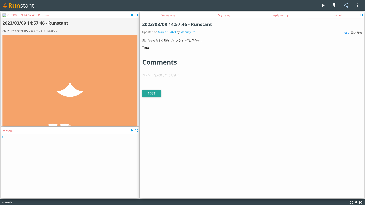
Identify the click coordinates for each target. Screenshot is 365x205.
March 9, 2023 (167, 32)
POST (151, 93)
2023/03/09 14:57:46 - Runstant (177, 24)
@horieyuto (187, 32)
